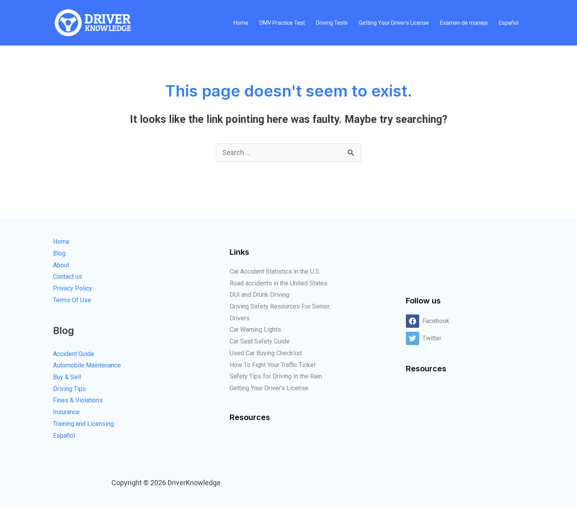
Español (509, 23)
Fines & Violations (78, 400)
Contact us (67, 276)
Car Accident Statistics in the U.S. (275, 271)
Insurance (66, 412)
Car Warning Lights (255, 329)
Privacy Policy (72, 288)
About (61, 265)
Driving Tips (69, 389)
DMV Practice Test (282, 23)
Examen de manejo (464, 23)
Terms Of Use (72, 300)
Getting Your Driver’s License (394, 23)
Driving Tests (332, 23)
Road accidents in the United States (278, 283)
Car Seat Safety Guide (260, 341)
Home (241, 23)
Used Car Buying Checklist (266, 353)
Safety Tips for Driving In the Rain (276, 376)
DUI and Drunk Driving (259, 294)
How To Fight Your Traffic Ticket (273, 365)
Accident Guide (73, 354)
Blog (59, 253)
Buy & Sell (67, 377)
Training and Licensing (83, 423)
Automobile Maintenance (87, 365)
